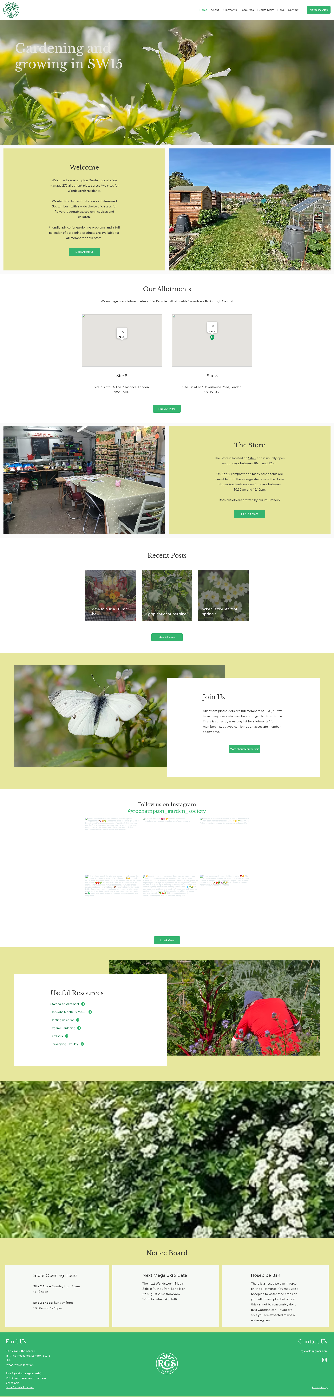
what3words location (20, 1360)
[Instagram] (324, 1355)
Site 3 (225, 474)
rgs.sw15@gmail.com (314, 1346)
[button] (215, 9)
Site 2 (252, 458)
